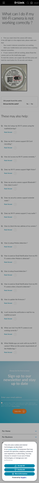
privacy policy (12, 449)
